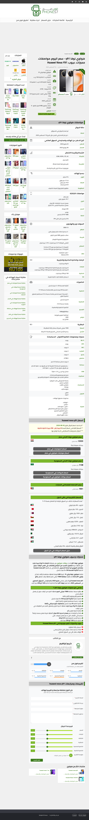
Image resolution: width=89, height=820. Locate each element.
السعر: (81, 730)
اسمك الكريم (79, 698)
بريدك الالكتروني (78, 703)
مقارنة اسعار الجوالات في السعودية (18, 288)
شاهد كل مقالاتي (77, 657)
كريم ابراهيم (61, 67)
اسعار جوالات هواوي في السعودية (57, 476)
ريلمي (15, 75)
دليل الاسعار (46, 20)
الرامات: (81, 734)
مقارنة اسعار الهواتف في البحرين (16, 318)
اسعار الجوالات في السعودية (57, 472)
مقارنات (74, 815)
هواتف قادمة (82, 815)
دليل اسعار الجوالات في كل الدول (57, 550)
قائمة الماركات (58, 20)
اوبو (7, 65)
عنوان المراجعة (78, 709)
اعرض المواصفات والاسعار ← (71, 774)
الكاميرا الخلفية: (78, 751)
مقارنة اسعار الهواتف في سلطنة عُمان (16, 309)
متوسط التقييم (78, 755)
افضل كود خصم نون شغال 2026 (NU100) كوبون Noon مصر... (15, 265)
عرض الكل (7, 56)
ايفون (23, 65)
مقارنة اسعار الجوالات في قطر (17, 314)
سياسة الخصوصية (43, 815)
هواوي (76, 54)
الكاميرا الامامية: (78, 746)
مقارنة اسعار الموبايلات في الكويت (17, 304)
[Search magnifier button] (25, 140)
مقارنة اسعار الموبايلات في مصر (16, 283)
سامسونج (16, 65)
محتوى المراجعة (78, 714)
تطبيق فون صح (22, 20)
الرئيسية (69, 20)
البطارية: (80, 742)
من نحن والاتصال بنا (54, 815)
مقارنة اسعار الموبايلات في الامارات (17, 294)
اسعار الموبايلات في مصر (57, 448)
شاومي (23, 75)
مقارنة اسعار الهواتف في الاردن (16, 299)
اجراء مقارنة (35, 20)
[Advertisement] (44, 37)
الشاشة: (80, 738)
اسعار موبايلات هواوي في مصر (57, 453)
